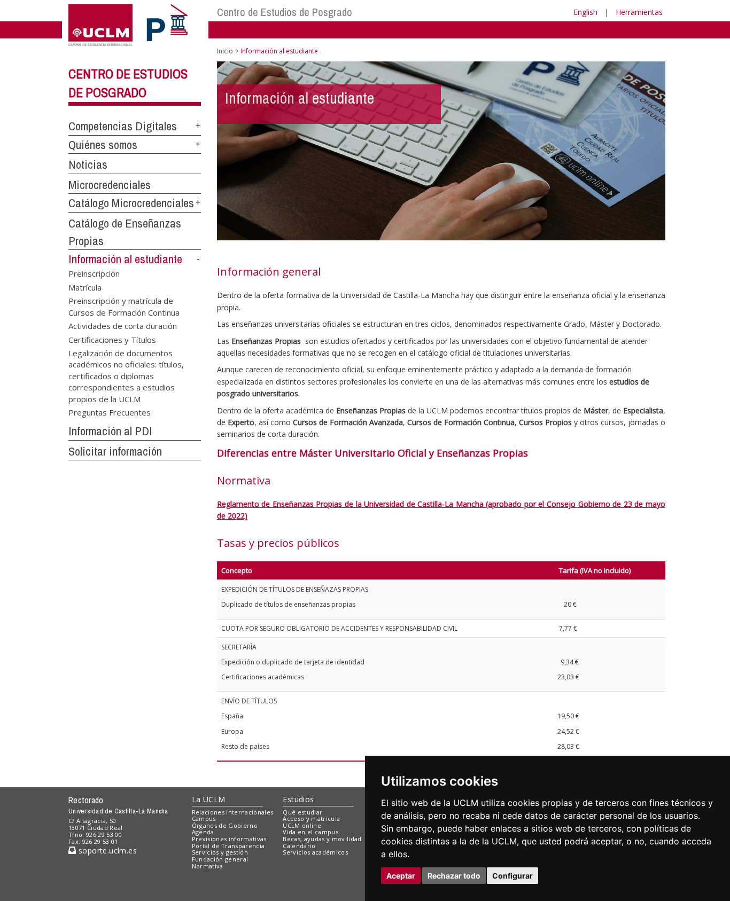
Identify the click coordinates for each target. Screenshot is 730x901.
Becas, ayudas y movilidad (322, 839)
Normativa (207, 866)
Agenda (203, 832)
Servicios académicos (315, 852)
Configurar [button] (512, 875)
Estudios (298, 799)
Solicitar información (115, 451)
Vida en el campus (310, 832)
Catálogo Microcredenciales (131, 203)
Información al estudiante (125, 259)
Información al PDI (110, 431)
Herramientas (639, 12)
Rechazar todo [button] (454, 875)
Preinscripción (94, 273)
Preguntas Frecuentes (109, 412)
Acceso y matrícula (311, 818)
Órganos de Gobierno (225, 825)
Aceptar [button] (400, 875)
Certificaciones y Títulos (112, 339)
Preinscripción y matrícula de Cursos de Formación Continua (124, 306)
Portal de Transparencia (228, 846)
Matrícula (85, 286)
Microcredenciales (109, 185)
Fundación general (220, 859)
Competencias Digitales (122, 126)
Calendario (299, 846)
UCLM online (302, 825)
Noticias (87, 164)
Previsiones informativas (229, 839)
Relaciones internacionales (233, 812)
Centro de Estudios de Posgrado (284, 12)
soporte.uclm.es (106, 850)
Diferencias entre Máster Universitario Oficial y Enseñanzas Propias (374, 452)
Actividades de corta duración (122, 325)
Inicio (225, 51)
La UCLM (209, 799)
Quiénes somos (102, 145)
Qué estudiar (302, 812)
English (585, 12)
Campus (204, 818)
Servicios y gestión (220, 852)
